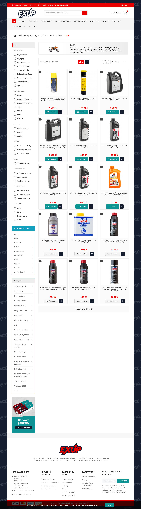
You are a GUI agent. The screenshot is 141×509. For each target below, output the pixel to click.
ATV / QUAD (23, 272)
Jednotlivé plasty (24, 173)
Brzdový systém (21, 330)
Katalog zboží (18, 281)
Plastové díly (20, 305)
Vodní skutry (20, 381)
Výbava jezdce (21, 286)
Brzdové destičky (24, 146)
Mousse (20, 212)
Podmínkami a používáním (83, 505)
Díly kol (20, 95)
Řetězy (20, 136)
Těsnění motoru (23, 82)
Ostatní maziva (23, 195)
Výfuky (20, 85)
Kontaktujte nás (48, 489)
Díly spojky (21, 58)
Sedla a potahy (23, 181)
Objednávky (67, 483)
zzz (15, 391)
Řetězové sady (21, 320)
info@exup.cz (25, 494)
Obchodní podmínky (50, 483)
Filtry (16, 325)
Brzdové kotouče (24, 150)
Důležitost (119, 62)
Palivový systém (21, 339)
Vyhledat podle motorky (23, 228)
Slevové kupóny (68, 492)
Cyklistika (18, 291)
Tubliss (20, 220)
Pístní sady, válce (24, 78)
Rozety (20, 132)
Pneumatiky (22, 216)
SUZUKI (23, 263)
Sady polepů (22, 177)
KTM (23, 259)
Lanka (19, 111)
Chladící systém (21, 335)
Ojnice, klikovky (23, 70)
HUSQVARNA (23, 251)
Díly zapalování (23, 62)
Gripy (19, 107)
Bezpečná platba (49, 486)
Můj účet (116, 13)
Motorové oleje (23, 191)
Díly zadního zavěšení (25, 103)
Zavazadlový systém (20, 345)
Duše (19, 208)
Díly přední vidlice (24, 99)
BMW (23, 238)
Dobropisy (66, 486)
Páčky (19, 115)
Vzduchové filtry (23, 163)
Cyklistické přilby (89, 477)
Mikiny (84, 480)
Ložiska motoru (23, 66)
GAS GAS (23, 242)
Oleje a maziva (21, 310)
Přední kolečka (23, 128)
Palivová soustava (24, 74)
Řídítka (20, 118)
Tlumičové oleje (23, 198)
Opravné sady (23, 154)
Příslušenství (20, 369)
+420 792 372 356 (26, 491)
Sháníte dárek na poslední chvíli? (22, 375)
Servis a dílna (20, 357)
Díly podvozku (20, 301)
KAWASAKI (23, 255)
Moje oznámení (68, 495)
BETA (23, 234)
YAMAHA (23, 268)
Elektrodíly (19, 315)
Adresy (65, 489)
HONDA (23, 247)
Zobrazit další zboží (84, 309)
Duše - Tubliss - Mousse (21, 362)
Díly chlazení (22, 55)
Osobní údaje (67, 479)
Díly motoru (19, 296)
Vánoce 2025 (20, 386)
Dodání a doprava (49, 479)
